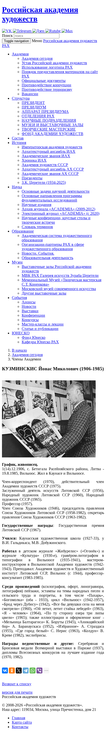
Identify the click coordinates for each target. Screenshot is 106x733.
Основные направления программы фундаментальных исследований (52, 198)
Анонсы (28, 302)
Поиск (7, 35)
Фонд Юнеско (33, 337)
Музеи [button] (17, 262)
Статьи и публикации (40, 329)
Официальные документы (44, 80)
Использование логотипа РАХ (47, 67)
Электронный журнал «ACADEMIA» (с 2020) (60, 213)
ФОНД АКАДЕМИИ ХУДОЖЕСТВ (52, 134)
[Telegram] (26, 670)
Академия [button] (20, 54)
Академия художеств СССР (45, 165)
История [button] (19, 142)
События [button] (19, 298)
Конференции (33, 315)
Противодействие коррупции (46, 85)
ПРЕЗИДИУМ (34, 107)
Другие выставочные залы (44, 293)
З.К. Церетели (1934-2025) (44, 182)
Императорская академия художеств (52, 147)
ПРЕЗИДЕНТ (33, 103)
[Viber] (39, 670)
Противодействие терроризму (47, 89)
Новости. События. (38, 253)
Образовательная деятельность (47, 258)
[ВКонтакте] (5, 670)
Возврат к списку (16, 684)
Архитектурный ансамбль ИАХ (48, 151)
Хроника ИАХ (34, 160)
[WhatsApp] (32, 670)
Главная (18, 718)
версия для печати (17, 692)
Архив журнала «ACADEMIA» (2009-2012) (58, 209)
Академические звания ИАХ (46, 156)
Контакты (20, 727)
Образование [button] (23, 231)
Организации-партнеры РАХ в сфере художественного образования (53, 246)
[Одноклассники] (12, 670)
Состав (18, 138)
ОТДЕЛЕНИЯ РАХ (38, 116)
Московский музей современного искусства (59, 289)
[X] (19, 670)
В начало (19, 350)
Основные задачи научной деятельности (55, 191)
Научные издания (36, 205)
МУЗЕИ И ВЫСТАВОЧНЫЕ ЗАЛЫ (52, 125)
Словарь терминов (37, 227)
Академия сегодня (37, 58)
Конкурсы (30, 320)
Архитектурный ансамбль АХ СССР (53, 169)
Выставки (30, 311)
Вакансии (30, 94)
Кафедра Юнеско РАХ (40, 342)
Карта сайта (22, 722)
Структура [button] (21, 98)
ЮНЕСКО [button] (21, 333)
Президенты (32, 178)
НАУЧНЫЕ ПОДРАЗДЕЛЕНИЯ (49, 120)
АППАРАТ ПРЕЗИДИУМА (45, 111)
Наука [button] (17, 187)
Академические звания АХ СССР (50, 174)
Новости (29, 306)
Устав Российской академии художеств (54, 63)
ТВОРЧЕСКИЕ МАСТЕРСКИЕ (49, 129)
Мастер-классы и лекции (43, 324)
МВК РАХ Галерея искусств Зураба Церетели (60, 275)
